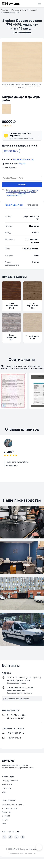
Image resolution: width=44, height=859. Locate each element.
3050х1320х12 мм (11, 151)
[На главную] (10, 3)
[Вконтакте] (4, 837)
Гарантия (6, 812)
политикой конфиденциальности (16, 194)
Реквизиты (7, 784)
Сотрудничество (10, 780)
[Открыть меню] (39, 4)
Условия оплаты (9, 808)
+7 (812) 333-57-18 (15, 733)
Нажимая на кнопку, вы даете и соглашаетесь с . (22, 192)
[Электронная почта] (22, 837)
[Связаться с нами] (39, 847)
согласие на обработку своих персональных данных (22, 191)
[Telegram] (16, 837)
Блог (4, 792)
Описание (32, 205)
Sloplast (22, 163)
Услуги (5, 819)
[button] (22, 136)
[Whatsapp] (10, 837)
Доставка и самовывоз (13, 804)
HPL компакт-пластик (23, 159)
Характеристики (14, 205)
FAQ (4, 823)
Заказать (22, 185)
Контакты (6, 788)
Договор (6, 816)
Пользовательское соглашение (22, 853)
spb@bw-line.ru (14, 738)
